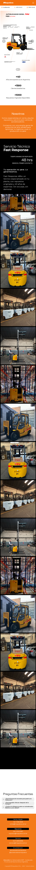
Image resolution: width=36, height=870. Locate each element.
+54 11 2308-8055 (18, 841)
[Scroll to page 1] (17, 69)
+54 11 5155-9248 (18, 822)
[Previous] (4, 41)
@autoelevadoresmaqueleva (18, 852)
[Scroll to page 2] (19, 69)
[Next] (32, 41)
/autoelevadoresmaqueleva (18, 850)
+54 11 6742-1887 (18, 831)
